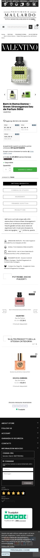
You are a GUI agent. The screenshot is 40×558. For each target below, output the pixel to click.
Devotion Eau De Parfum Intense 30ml (20, 372)
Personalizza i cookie (20, 550)
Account (6, 433)
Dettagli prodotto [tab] (20, 184)
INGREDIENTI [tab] (20, 197)
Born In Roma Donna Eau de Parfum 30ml (20, 309)
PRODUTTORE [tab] (20, 210)
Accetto (5, 554)
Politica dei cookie (8, 546)
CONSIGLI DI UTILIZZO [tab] (20, 190)
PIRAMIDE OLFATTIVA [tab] (20, 203)
